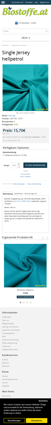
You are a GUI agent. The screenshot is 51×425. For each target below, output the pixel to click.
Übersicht (5, 366)
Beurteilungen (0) (31, 193)
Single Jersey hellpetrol (19, 45)
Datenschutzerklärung (10, 340)
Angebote (5, 386)
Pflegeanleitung (8, 323)
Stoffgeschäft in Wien (10, 349)
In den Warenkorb (25, 297)
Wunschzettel (25, 174)
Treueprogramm (8, 333)
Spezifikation (18, 193)
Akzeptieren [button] (36, 421)
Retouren (5, 363)
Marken (5, 376)
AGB (3, 336)
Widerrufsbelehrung (9, 343)
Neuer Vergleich (25, 176)
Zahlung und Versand (10, 327)
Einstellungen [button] (14, 421)
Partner (5, 382)
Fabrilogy (12, 115)
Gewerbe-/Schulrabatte (11, 330)
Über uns (5, 320)
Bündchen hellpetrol (25, 290)
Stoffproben (6, 317)
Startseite (5, 45)
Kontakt (5, 359)
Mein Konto (6, 396)
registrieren (44, 2)
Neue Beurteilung (34, 184)
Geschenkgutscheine (10, 379)
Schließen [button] (43, 401)
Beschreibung (8, 194)
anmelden (29, 2)
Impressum (6, 346)
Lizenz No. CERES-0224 (21, 201)
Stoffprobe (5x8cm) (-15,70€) (16, 155)
